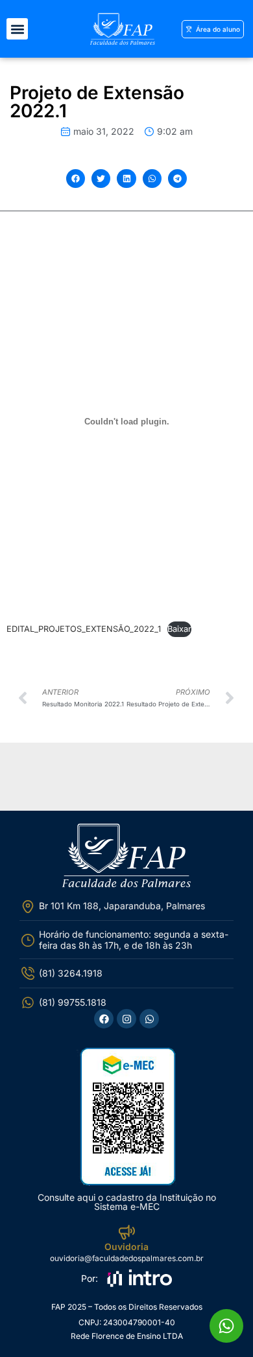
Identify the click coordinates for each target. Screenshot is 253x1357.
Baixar (179, 629)
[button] (17, 29)
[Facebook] (104, 1018)
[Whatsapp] (149, 1018)
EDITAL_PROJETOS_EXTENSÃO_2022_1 (83, 629)
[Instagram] (126, 1018)
